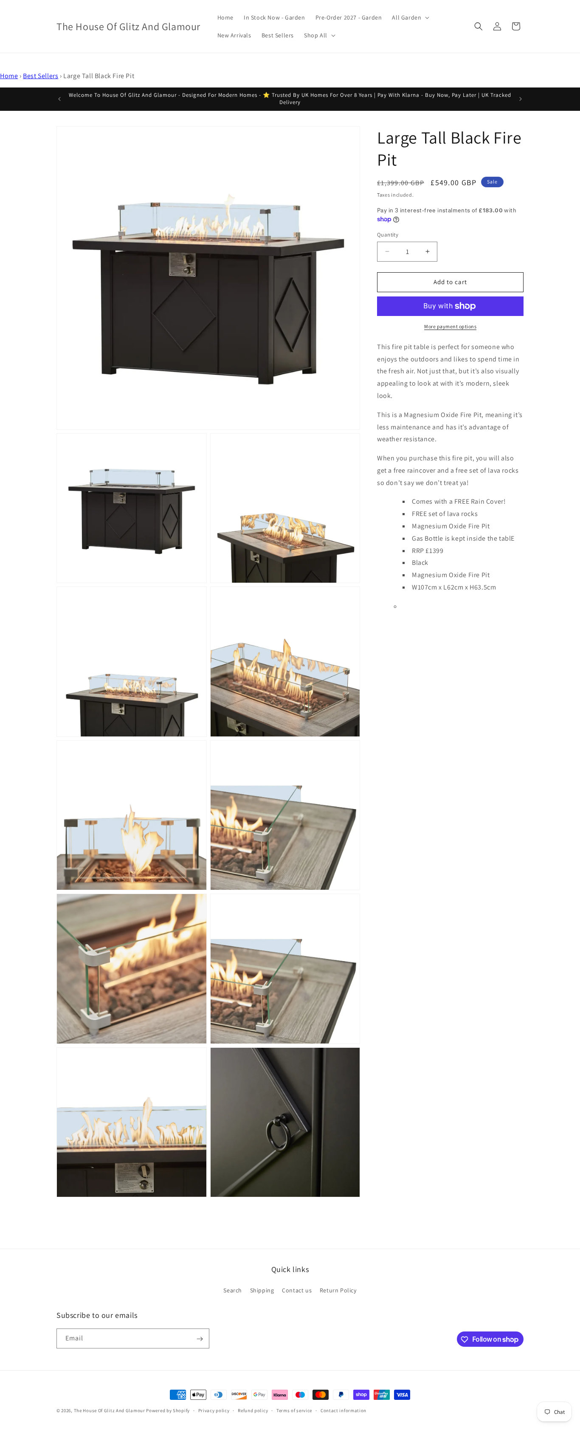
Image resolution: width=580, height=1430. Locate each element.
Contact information (343, 1410)
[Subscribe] (199, 1339)
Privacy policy (214, 1410)
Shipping (262, 1290)
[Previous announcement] (59, 99)
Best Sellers (40, 75)
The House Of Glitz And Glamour (109, 1410)
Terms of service (294, 1410)
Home (9, 75)
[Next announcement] (520, 99)
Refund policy (253, 1410)
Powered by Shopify (168, 1410)
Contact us (297, 1290)
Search (232, 1290)
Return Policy (338, 1290)
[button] (410, 17)
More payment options (450, 326)
